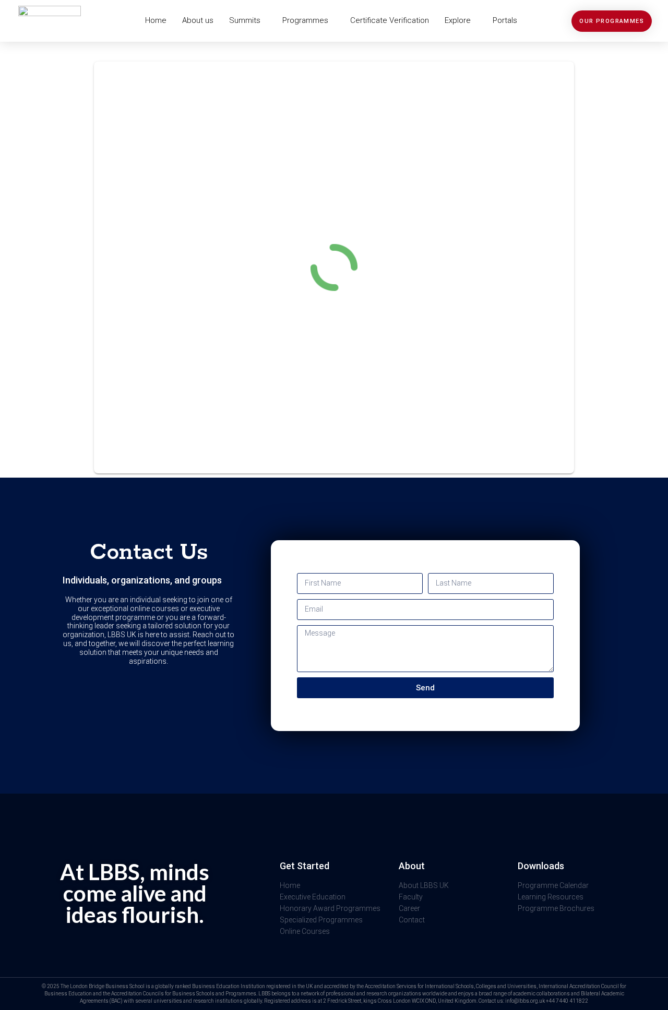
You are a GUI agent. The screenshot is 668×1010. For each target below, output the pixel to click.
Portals (505, 20)
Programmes (305, 20)
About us (197, 20)
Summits (244, 20)
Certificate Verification (389, 20)
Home (155, 20)
